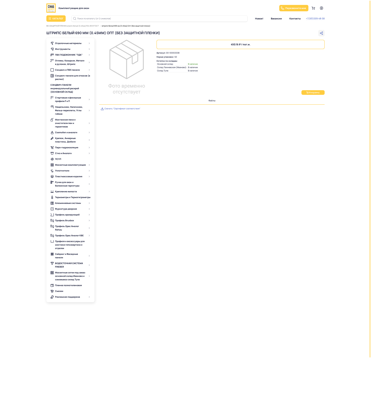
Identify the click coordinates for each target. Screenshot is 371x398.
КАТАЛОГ (57, 18)
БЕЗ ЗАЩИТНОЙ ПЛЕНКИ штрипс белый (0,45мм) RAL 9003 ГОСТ (72, 26)
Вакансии (276, 18)
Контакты (295, 18)
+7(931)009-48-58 (315, 18)
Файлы (212, 100)
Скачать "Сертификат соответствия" (122, 108)
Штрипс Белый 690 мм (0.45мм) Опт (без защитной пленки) (126, 26)
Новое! (259, 18)
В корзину (314, 92)
